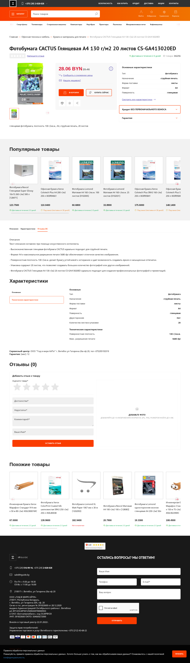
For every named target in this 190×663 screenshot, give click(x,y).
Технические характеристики (25, 300)
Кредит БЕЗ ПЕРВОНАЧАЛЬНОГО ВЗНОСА (144, 109)
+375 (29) (23, 567)
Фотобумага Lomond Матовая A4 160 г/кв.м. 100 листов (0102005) (85, 192)
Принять (179, 654)
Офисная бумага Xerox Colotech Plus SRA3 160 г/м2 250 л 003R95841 (148, 192)
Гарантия (127, 118)
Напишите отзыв (35, 55)
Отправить (117, 620)
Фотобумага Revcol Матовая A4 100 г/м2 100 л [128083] (117, 507)
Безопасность (105, 3)
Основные (16, 292)
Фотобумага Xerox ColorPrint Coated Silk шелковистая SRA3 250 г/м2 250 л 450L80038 (54, 507)
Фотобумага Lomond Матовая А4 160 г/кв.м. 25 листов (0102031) (116, 192)
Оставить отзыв (53, 443)
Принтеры (103, 24)
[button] (13, 113)
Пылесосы (117, 24)
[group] (30, 84)
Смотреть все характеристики (137, 99)
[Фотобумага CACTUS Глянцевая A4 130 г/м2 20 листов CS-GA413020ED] (77, 103)
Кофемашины (156, 24)
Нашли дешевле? (72, 80)
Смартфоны (22, 24)
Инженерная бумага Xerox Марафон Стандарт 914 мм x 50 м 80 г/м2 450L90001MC (23, 507)
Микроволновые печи (136, 24)
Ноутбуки (91, 24)
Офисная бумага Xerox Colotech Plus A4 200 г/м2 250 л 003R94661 (53, 192)
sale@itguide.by (21, 574)
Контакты (173, 3)
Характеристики (28, 229)
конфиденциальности (13, 657)
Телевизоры (37, 24)
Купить (101, 92)
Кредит (136, 3)
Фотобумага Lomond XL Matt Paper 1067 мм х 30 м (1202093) (85, 507)
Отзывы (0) (43, 229)
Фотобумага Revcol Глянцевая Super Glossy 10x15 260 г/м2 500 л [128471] (21, 192)
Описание (13, 229)
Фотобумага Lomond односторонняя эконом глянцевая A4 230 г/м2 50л (148, 507)
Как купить (122, 3)
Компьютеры (76, 24)
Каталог (20, 14)
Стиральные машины (56, 24)
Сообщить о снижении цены (78, 75)
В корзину (74, 92)
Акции (161, 3)
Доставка (148, 3)
